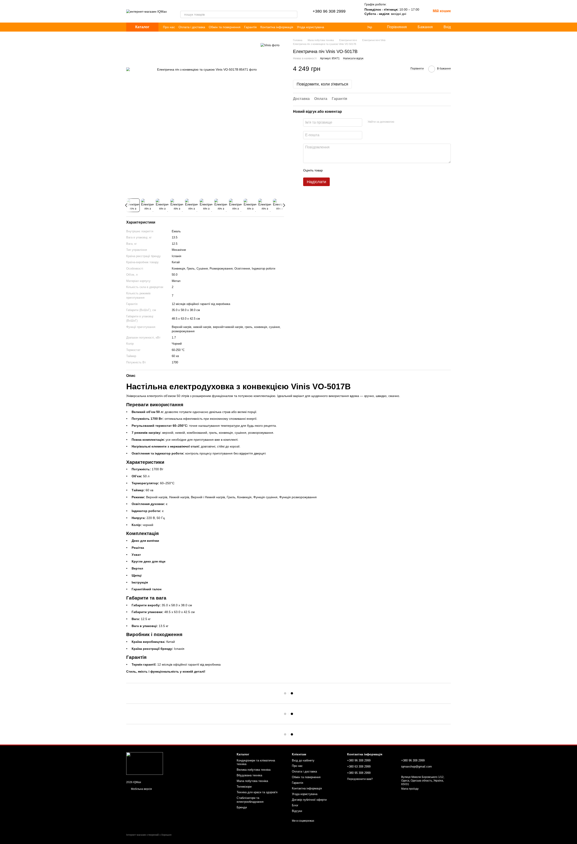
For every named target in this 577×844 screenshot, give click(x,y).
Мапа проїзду (410, 788)
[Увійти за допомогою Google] (406, 122)
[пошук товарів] (293, 14)
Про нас (169, 27)
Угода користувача (310, 27)
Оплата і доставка (192, 27)
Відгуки (297, 811)
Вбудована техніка (249, 775)
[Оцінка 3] (344, 170)
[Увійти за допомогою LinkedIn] (413, 122)
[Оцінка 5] (359, 170)
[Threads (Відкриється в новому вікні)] (187, 6)
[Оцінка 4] (351, 170)
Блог (295, 805)
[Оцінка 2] (337, 170)
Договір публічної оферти (309, 799)
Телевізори (244, 786)
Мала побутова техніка (252, 781)
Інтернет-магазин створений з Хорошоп (149, 834)
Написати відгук (353, 58)
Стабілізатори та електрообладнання (250, 799)
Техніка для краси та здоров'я (257, 792)
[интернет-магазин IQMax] (144, 763)
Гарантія (250, 27)
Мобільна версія (141, 789)
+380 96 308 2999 (329, 11)
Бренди (242, 807)
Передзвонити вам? (360, 779)
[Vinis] (270, 45)
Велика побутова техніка (253, 769)
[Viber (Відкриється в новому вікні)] (182, 6)
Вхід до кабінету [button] (303, 760)
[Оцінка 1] (330, 170)
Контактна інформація (276, 27)
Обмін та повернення (224, 27)
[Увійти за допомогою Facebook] (399, 122)
